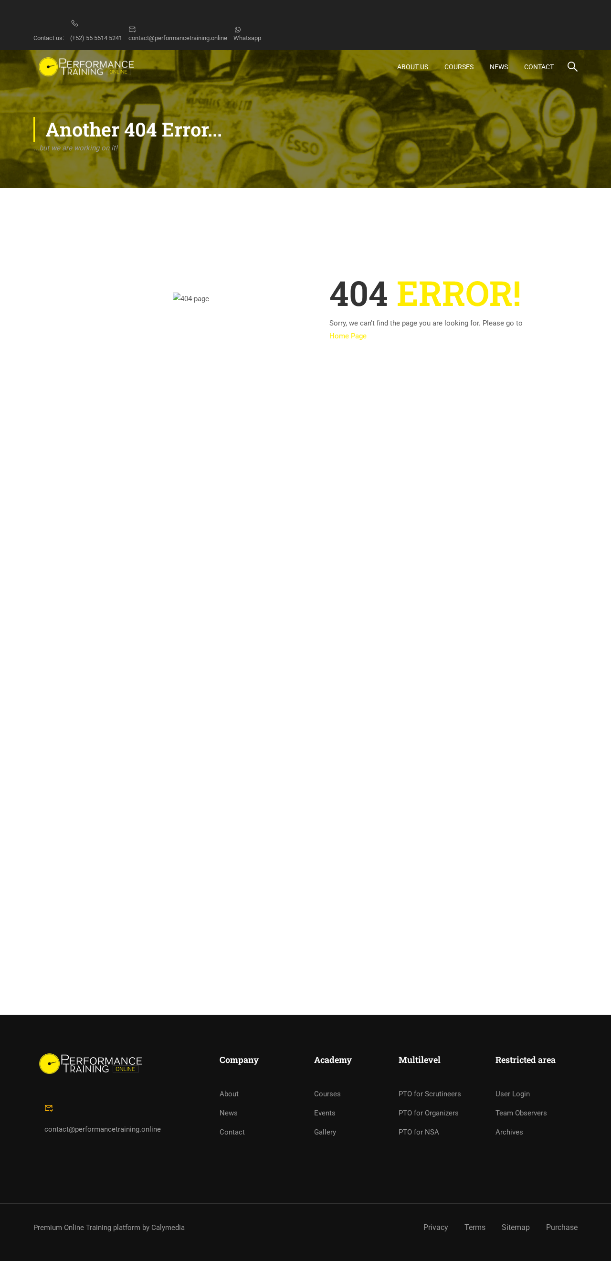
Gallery (325, 1132)
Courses (459, 67)
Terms (474, 1227)
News (499, 67)
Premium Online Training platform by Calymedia (109, 1227)
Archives (509, 1132)
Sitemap (516, 1227)
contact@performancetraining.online (177, 38)
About (229, 1094)
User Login (512, 1094)
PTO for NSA (419, 1132)
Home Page (348, 336)
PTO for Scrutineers (430, 1094)
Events (325, 1113)
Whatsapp (247, 38)
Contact (539, 67)
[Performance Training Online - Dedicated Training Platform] (86, 67)
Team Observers (521, 1113)
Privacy (435, 1227)
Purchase (562, 1227)
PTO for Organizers (429, 1113)
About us (412, 67)
